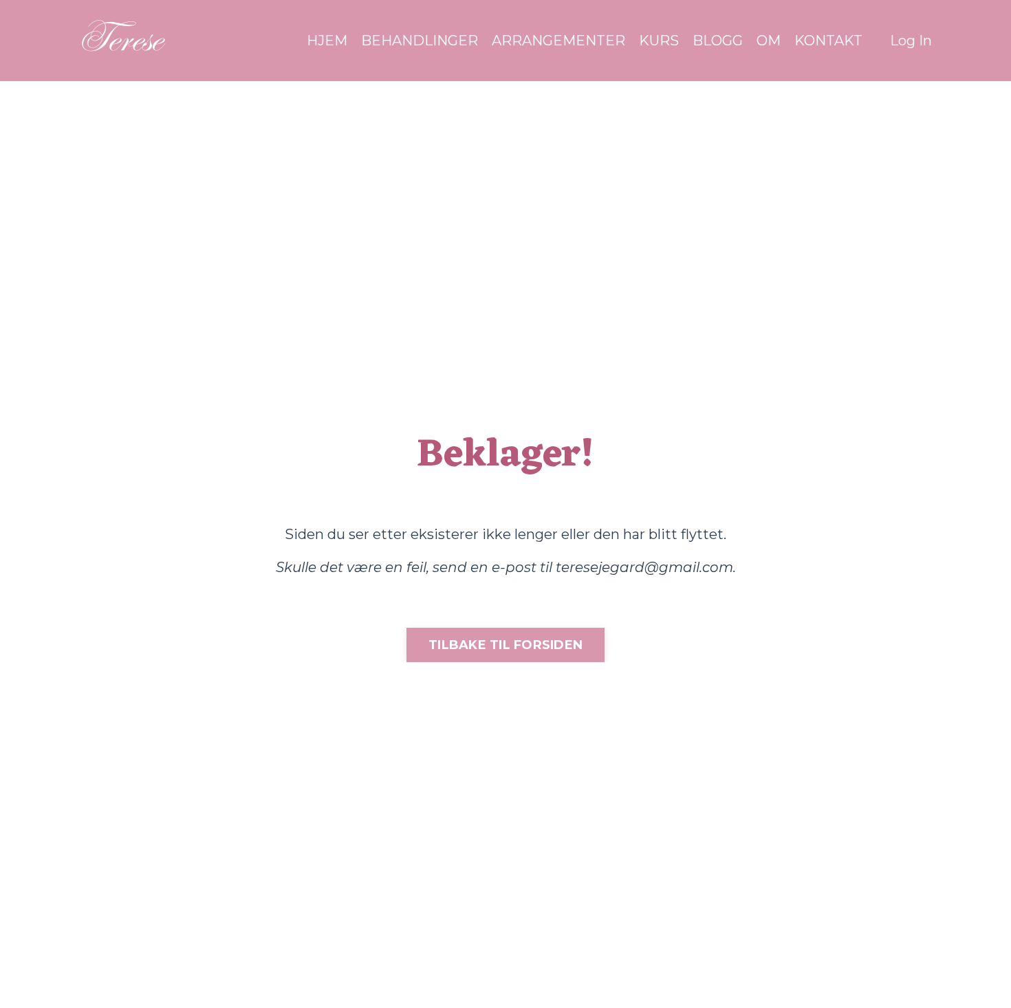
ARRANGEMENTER (558, 40)
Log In (911, 40)
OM (769, 40)
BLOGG (718, 40)
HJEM (327, 40)
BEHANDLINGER (419, 40)
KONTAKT (828, 40)
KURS (659, 40)
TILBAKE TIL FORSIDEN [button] (505, 645)
